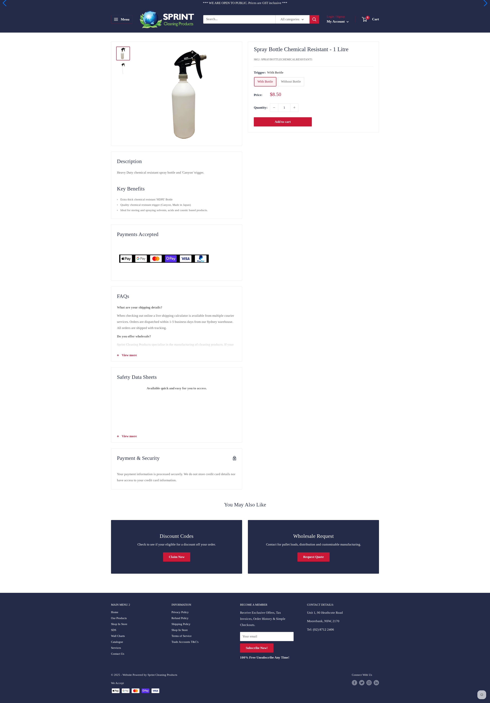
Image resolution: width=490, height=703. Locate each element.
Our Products (119, 618)
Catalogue (117, 641)
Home (114, 612)
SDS (113, 630)
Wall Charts (118, 635)
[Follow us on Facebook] (354, 683)
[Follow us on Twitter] (361, 683)
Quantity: (261, 107)
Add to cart (283, 121)
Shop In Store (119, 624)
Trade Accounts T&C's (185, 641)
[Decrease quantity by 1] (274, 107)
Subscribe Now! (257, 648)
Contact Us (117, 653)
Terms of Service (182, 635)
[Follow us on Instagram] (369, 683)
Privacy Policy (180, 612)
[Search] (314, 19)
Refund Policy (180, 618)
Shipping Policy (181, 624)
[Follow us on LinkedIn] (376, 683)
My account (336, 21)
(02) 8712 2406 (323, 629)
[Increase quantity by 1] (294, 107)
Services (116, 647)
